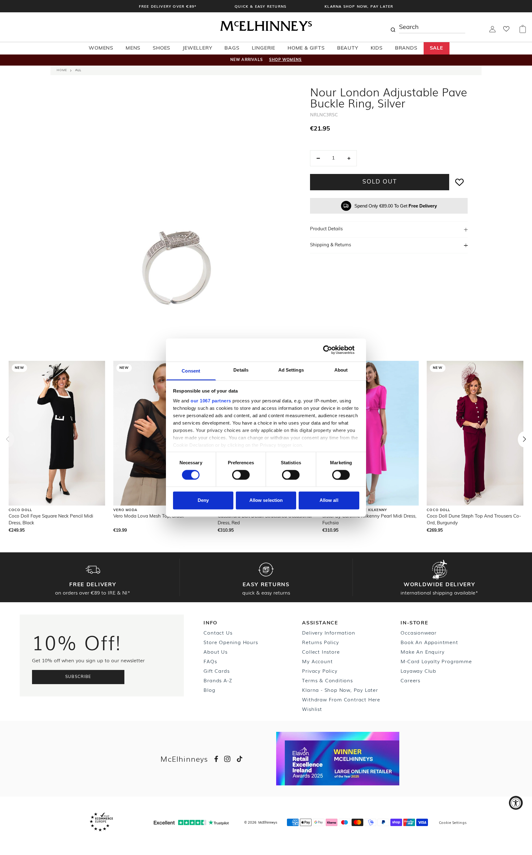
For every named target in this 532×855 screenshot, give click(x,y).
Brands (406, 48)
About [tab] (341, 370)
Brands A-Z (218, 680)
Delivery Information (328, 632)
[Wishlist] (506, 30)
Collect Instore (321, 651)
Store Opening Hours (231, 642)
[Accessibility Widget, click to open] (516, 803)
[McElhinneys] (266, 29)
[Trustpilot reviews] (191, 822)
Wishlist (312, 708)
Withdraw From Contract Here (341, 699)
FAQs (210, 661)
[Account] (492, 31)
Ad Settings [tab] (291, 370)
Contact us (218, 632)
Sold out (379, 182)
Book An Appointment (429, 642)
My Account (317, 661)
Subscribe (78, 677)
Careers (410, 680)
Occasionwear (419, 632)
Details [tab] (240, 370)
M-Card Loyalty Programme (436, 661)
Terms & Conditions (327, 680)
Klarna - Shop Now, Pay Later (340, 689)
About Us (215, 651)
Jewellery (197, 48)
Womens (101, 48)
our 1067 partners (211, 400)
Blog (209, 689)
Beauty (347, 48)
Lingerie (263, 48)
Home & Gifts (306, 48)
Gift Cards (216, 670)
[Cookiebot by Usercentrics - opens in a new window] (332, 349)
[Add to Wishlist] (459, 182)
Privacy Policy (319, 670)
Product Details (326, 229)
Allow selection (266, 500)
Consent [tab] (191, 370)
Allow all (329, 500)
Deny (203, 500)
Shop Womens (285, 60)
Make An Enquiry (422, 651)
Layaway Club (418, 670)
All (78, 70)
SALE (436, 48)
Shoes (161, 48)
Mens (133, 48)
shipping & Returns (330, 245)
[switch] (241, 475)
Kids (377, 48)
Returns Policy (320, 642)
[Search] (393, 27)
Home (62, 70)
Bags (231, 48)
